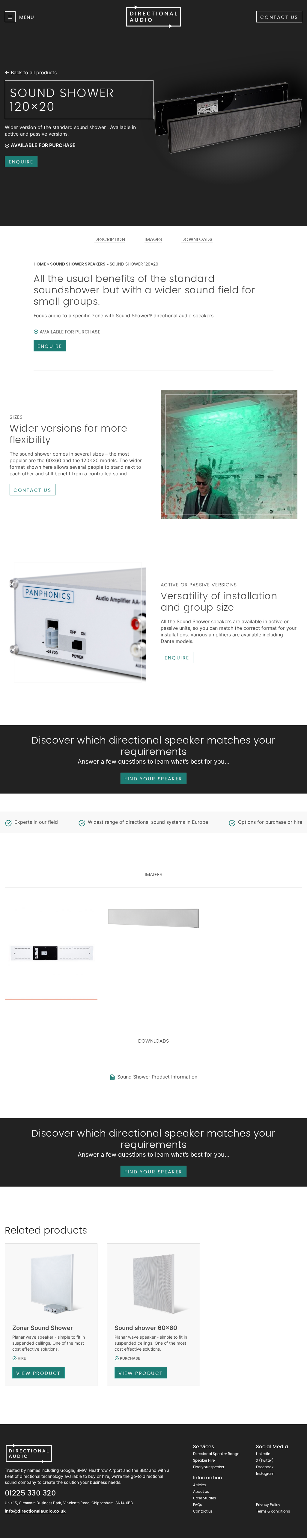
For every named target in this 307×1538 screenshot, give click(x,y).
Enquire (21, 162)
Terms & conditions (273, 1511)
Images (153, 239)
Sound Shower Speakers (78, 264)
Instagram (265, 1473)
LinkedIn (263, 1454)
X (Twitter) (264, 1460)
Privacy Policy (268, 1505)
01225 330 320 (30, 1493)
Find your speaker (153, 778)
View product (38, 1373)
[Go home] (29, 1453)
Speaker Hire (204, 1460)
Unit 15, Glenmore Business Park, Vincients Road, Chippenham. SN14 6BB (69, 1503)
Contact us (279, 17)
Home (40, 264)
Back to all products (34, 72)
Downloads (197, 239)
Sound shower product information (157, 1077)
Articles (199, 1485)
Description (109, 239)
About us (201, 1491)
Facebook (264, 1467)
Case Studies (204, 1498)
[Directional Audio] (153, 17)
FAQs (197, 1505)
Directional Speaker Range (216, 1454)
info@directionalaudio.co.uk (35, 1510)
